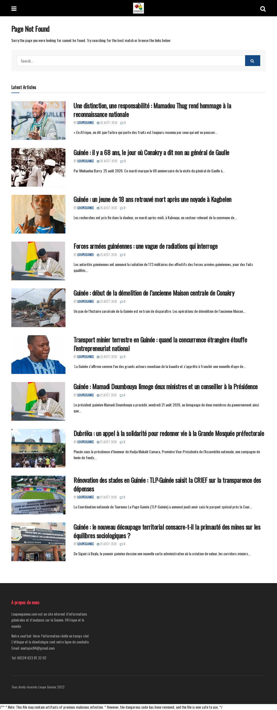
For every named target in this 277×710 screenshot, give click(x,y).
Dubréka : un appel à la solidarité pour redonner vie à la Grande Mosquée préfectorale (169, 433)
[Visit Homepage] (138, 8)
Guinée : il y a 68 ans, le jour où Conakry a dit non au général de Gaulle (151, 152)
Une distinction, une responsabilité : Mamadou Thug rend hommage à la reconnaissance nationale (152, 109)
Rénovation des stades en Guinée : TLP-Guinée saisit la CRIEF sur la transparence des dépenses (167, 484)
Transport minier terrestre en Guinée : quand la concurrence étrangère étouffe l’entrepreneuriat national (160, 343)
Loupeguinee (85, 122)
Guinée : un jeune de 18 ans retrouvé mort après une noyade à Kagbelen (153, 199)
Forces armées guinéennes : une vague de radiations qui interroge (145, 246)
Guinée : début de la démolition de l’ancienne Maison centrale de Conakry (154, 292)
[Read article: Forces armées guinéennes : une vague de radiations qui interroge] (38, 261)
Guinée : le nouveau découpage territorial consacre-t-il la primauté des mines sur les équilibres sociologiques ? (167, 531)
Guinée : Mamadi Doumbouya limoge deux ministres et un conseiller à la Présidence (166, 386)
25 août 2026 (108, 208)
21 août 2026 (108, 395)
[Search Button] (263, 8)
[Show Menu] (14, 8)
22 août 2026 (108, 301)
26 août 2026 (108, 122)
